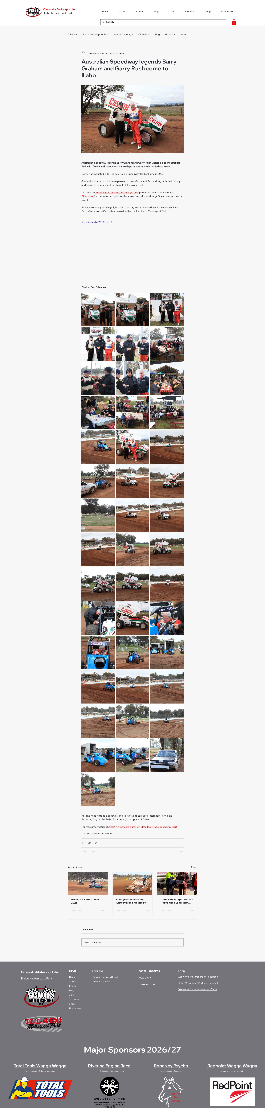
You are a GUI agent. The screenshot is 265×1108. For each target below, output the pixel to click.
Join (71, 994)
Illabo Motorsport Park (58, 13)
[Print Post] (96, 843)
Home (72, 976)
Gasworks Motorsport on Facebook (198, 976)
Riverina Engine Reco (109, 1065)
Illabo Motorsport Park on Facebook (198, 983)
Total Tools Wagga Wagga (40, 1065)
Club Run (143, 34)
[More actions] (182, 53)
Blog (157, 34)
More (184, 34)
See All (194, 867)
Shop (72, 1003)
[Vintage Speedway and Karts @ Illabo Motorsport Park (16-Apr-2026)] (133, 883)
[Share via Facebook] (82, 843)
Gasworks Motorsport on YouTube (197, 989)
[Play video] (132, 249)
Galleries (170, 34)
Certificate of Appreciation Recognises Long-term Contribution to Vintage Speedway (177, 901)
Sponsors (74, 999)
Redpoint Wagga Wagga (232, 1065)
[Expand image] (98, 309)
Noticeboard (75, 1008)
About (72, 981)
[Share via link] (89, 843)
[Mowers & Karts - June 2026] (88, 883)
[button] (234, 22)
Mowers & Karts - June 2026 (85, 901)
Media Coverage (123, 34)
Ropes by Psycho (171, 1065)
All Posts (73, 34)
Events (72, 985)
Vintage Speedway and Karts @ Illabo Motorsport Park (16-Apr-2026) (132, 901)
